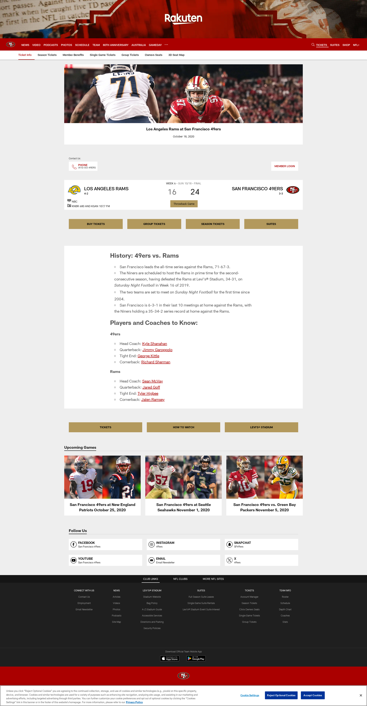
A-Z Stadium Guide (152, 609)
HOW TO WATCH (183, 427)
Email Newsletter (84, 609)
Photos (116, 609)
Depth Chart (285, 609)
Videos (116, 603)
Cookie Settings (249, 695)
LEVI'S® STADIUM (261, 427)
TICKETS (105, 427)
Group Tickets (249, 621)
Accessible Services (152, 615)
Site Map (116, 621)
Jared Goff (151, 387)
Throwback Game (184, 203)
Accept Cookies (313, 695)
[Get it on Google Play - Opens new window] (196, 660)
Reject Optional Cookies (281, 695)
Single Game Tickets (249, 615)
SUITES (271, 224)
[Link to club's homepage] (10, 44)
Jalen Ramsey (153, 399)
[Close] (361, 695)
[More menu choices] (166, 44)
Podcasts (116, 615)
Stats (285, 621)
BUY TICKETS (96, 224)
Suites (201, 590)
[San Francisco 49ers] (183, 676)
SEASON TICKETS (212, 224)
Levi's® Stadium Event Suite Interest (201, 609)
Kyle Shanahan (154, 343)
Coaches (285, 615)
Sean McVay (152, 381)
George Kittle (148, 355)
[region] (183, 695)
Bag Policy (152, 603)
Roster (285, 596)
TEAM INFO (285, 590)
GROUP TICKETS (154, 224)
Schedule (285, 603)
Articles (116, 596)
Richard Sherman (155, 362)
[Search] (313, 44)
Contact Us (84, 596)
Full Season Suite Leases (201, 596)
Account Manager (249, 596)
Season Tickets (249, 603)
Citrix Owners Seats (249, 609)
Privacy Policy (134, 702)
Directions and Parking (152, 621)
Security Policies (152, 628)
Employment (84, 603)
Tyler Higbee (148, 393)
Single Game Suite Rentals (201, 603)
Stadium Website (152, 596)
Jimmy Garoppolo (157, 349)
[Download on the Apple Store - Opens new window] (169, 659)
